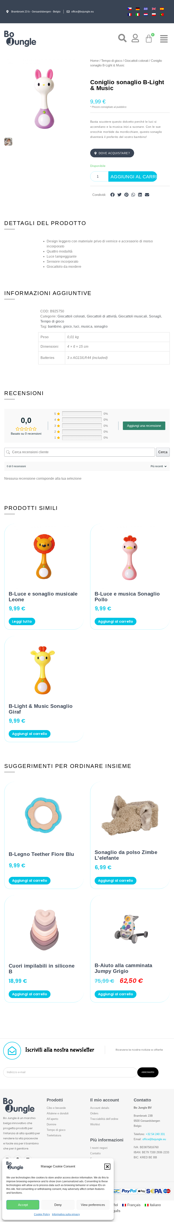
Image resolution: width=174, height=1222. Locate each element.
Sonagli (155, 316)
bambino (55, 326)
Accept (23, 1205)
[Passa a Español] (162, 9)
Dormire (51, 1124)
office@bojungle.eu (154, 1139)
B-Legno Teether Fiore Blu (41, 854)
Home (94, 60)
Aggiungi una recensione (144, 425)
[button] (107, 1166)
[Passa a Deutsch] (138, 9)
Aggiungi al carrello (134, 176)
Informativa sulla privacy (66, 1214)
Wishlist (95, 1124)
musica (86, 326)
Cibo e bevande (56, 1107)
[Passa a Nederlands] (146, 14)
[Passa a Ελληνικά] (146, 9)
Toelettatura (54, 1135)
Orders (94, 1113)
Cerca (162, 452)
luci (76, 326)
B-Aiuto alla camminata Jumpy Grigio (123, 968)
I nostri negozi (99, 1147)
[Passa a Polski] (154, 14)
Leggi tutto (22, 621)
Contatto (95, 1153)
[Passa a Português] (162, 14)
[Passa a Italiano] (138, 14)
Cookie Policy (42, 1214)
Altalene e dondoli (58, 1113)
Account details (99, 1107)
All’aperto (52, 1118)
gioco (67, 326)
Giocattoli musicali (132, 316)
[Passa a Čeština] (130, 9)
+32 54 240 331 (155, 1134)
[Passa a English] (154, 9)
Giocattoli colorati (136, 60)
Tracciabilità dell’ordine (104, 1118)
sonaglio (101, 326)
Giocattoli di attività (102, 316)
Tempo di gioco (111, 60)
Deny (58, 1205)
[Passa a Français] (130, 14)
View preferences (93, 1205)
